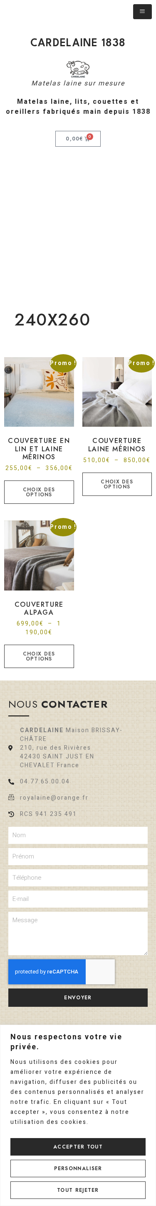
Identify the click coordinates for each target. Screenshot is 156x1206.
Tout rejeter (78, 1190)
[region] (78, 1115)
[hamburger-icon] (142, 11)
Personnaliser (78, 1168)
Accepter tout (78, 1147)
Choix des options (39, 492)
